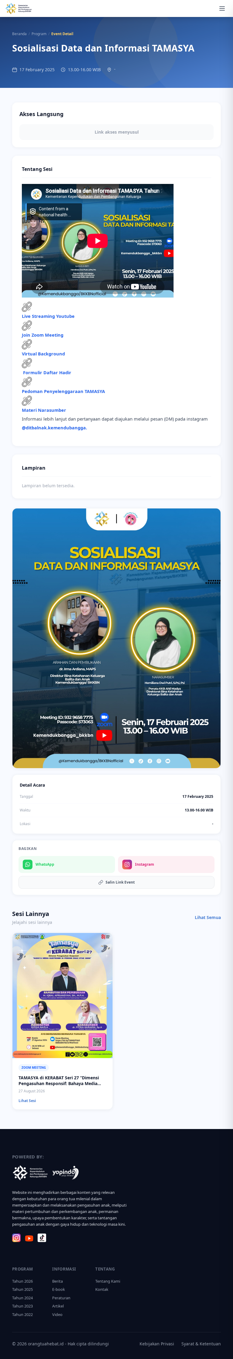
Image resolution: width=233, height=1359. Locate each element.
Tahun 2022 (22, 1314)
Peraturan (61, 1298)
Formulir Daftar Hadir (47, 372)
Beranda (19, 34)
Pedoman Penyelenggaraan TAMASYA (63, 391)
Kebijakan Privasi (157, 1344)
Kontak (101, 1289)
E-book (58, 1289)
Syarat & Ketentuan (201, 1344)
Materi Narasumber (44, 410)
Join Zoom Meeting (42, 335)
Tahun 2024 (22, 1298)
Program (39, 34)
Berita (57, 1281)
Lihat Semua (208, 917)
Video (57, 1314)
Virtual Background (43, 354)
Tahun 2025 (22, 1289)
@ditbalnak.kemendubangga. (54, 428)
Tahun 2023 (22, 1306)
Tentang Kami (107, 1281)
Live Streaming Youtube (48, 316)
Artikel (58, 1306)
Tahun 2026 (22, 1281)
